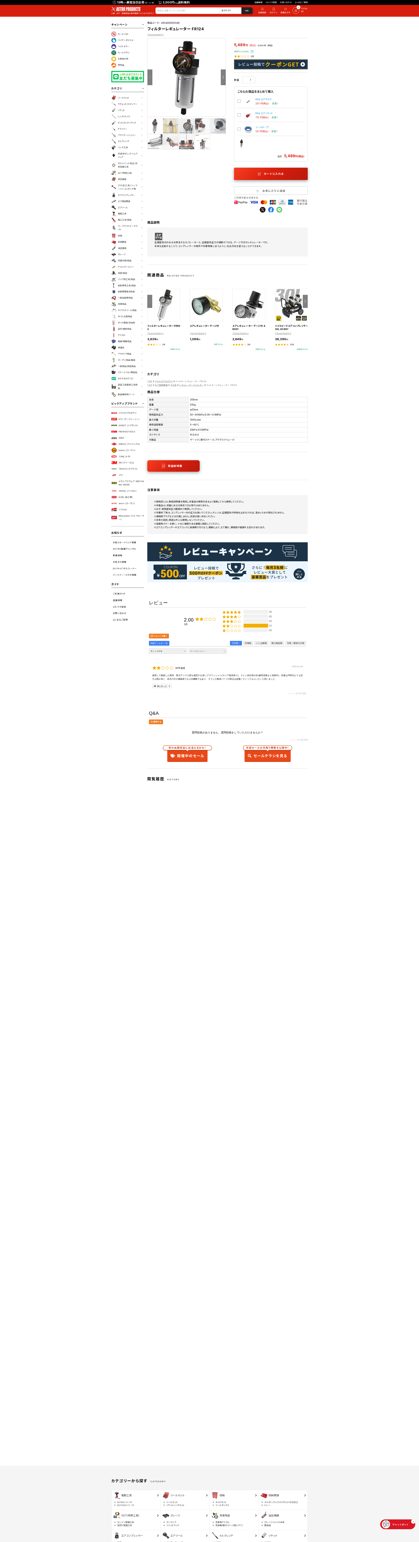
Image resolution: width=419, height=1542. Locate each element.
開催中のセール (187, 752)
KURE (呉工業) (126, 497)
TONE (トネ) (124, 456)
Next (223, 77)
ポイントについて (252, 51)
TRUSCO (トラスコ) (128, 468)
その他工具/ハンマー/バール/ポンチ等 (127, 187)
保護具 (121, 347)
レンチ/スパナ (124, 116)
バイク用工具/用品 (126, 279)
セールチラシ (124, 52)
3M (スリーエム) (126, 462)
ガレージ (122, 254)
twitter (262, 210)
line (279, 210)
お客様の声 (123, 58)
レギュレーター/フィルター (191, 385)
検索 (246, 11)
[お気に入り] (286, 11)
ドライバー (122, 129)
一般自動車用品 (125, 297)
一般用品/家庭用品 (127, 366)
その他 (173, 385)
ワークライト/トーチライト (127, 228)
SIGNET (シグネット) (128, 425)
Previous (149, 77)
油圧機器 (122, 248)
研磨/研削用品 (124, 260)
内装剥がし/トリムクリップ (127, 155)
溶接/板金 (122, 273)
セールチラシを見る (267, 752)
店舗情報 (259, 2)
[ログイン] (274, 11)
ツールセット (123, 97)
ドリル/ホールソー (126, 266)
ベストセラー (123, 46)
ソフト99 (123, 509)
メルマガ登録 (271, 2)
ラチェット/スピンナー (127, 104)
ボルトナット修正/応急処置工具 (127, 165)
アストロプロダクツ (128, 413)
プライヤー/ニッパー (127, 135)
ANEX (121, 437)
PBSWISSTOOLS (127, 431)
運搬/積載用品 (124, 341)
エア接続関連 (124, 201)
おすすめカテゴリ (126, 378)
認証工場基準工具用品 (127, 386)
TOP (149, 381)
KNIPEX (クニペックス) (129, 444)
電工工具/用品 (124, 219)
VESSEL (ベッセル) (127, 491)
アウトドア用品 (124, 353)
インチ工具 (123, 147)
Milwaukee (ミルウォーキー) (131, 517)
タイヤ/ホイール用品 (127, 310)
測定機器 (122, 179)
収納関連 (122, 242)
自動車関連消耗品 (126, 291)
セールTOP (123, 34)
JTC (121, 475)
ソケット (121, 110)
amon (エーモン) (127, 503)
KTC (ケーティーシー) (129, 419)
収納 (120, 235)
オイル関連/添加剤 (126, 322)
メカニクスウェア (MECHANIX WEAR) (131, 483)
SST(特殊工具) (125, 173)
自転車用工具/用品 (127, 285)
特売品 (121, 65)
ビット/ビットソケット (127, 122)
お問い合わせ (286, 2)
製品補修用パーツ (126, 394)
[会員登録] (262, 11)
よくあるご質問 (301, 2)
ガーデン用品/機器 (126, 360)
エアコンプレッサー (126, 195)
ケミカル (122, 335)
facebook (271, 210)
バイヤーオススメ (125, 40)
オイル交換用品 (125, 316)
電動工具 (122, 213)
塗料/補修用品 (124, 329)
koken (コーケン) (127, 450)
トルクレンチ (123, 141)
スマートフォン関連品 (127, 372)
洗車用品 (122, 304)
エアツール (123, 207)
